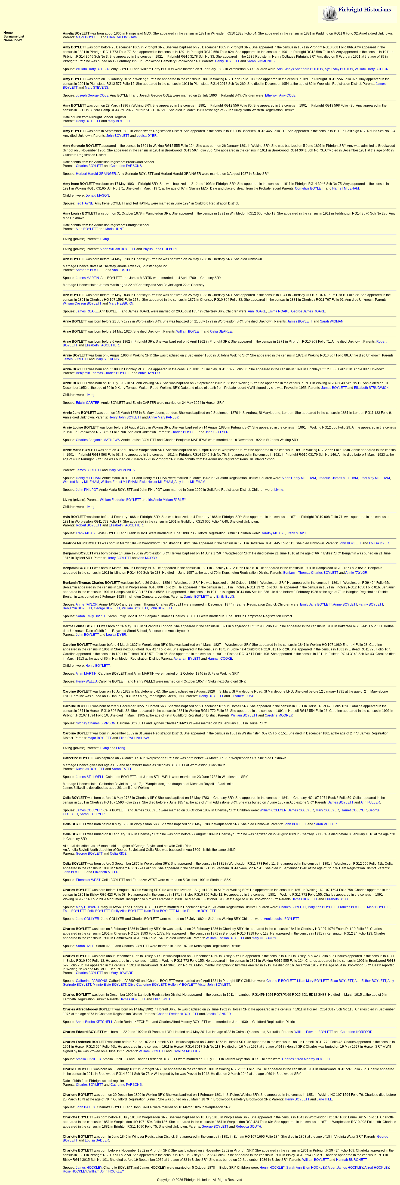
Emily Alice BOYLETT (127, 911)
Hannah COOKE (220, 658)
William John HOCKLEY (106, 1171)
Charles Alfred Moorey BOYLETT (306, 1059)
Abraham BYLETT (187, 658)
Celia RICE (118, 853)
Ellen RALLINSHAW (122, 37)
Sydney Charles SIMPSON (95, 723)
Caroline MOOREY (278, 715)
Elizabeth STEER (106, 872)
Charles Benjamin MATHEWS (98, 440)
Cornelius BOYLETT (310, 188)
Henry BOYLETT (227, 61)
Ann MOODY (147, 558)
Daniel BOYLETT (196, 596)
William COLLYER (273, 810)
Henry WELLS (86, 681)
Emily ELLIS (225, 596)
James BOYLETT (300, 321)
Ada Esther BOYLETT (370, 981)
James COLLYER (89, 810)
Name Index (13, 40)
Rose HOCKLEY (75, 1171)
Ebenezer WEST (88, 880)
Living (104, 239)
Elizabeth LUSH (242, 696)
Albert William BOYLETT (118, 249)
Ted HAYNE (84, 203)
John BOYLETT (117, 136)
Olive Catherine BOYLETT (147, 985)
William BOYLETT (189, 331)
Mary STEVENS (96, 87)
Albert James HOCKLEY (345, 1168)
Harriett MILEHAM (345, 188)
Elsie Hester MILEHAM (156, 482)
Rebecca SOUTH (248, 1126)
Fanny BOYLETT (371, 604)
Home (8, 33)
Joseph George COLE (92, 95)
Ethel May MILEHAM (374, 478)
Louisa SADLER (97, 1140)
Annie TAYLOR (149, 373)
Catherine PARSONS (126, 166)
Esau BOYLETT (74, 911)
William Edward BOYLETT (313, 1032)
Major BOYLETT (88, 37)
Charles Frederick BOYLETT (177, 1014)
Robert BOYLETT (88, 525)
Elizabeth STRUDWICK (371, 388)
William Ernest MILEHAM (119, 482)
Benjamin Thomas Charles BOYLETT (103, 373)
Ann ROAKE (257, 311)
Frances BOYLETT (351, 907)
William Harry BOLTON (93, 69)
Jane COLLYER (217, 432)
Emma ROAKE (279, 311)
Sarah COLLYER (92, 814)
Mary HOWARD (87, 907)
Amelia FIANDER (218, 1014)
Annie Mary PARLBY (163, 417)
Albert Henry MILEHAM (299, 478)
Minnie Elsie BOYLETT (109, 985)
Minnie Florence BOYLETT (195, 911)
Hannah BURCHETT (351, 1160)
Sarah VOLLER (325, 824)
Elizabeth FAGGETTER (102, 345)
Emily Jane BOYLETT (316, 604)
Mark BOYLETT (378, 907)
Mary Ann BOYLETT (322, 907)
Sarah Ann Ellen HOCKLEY (306, 1168)
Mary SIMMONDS (122, 470)
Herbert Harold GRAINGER (96, 174)
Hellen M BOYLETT (182, 985)
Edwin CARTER (88, 403)
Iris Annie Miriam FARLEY (167, 500)
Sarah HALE (85, 946)
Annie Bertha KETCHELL (94, 1022)
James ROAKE (87, 311)
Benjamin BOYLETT (77, 608)
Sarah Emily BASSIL (91, 616)
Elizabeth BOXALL (338, 899)
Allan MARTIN (86, 673)
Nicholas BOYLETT (90, 769)
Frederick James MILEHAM (338, 478)
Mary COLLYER (327, 810)
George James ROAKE (308, 311)
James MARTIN (87, 278)
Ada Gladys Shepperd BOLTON (300, 69)
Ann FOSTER (122, 270)
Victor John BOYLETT (214, 985)
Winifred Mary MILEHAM (81, 482)
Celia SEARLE (221, 331)
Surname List (14, 36)
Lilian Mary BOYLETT (313, 981)
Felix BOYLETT (98, 911)
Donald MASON (97, 195)
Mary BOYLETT (119, 121)
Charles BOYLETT (89, 166)
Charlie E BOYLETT (281, 981)
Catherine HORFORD (356, 1032)
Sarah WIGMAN (331, 321)
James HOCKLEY (89, 1168)
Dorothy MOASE (273, 533)
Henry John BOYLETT (125, 417)
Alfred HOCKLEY (376, 1168)
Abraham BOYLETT (90, 270)
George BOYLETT (107, 608)
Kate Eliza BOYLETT (159, 911)
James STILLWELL (90, 777)
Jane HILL (324, 1099)
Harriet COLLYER (354, 810)
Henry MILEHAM (88, 478)
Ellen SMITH (162, 999)
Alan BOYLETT (87, 229)
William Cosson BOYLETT (82, 303)
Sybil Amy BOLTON (339, 69)
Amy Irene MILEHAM (189, 482)
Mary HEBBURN (121, 303)
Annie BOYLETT (345, 604)
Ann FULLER (370, 802)
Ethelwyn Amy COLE (280, 95)
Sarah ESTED (122, 769)
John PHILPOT (87, 490)
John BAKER (85, 1107)
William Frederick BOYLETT (120, 500)
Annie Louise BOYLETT (281, 919)
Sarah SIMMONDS (261, 61)
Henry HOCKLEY (272, 1168)
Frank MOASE (86, 533)
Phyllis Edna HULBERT (160, 249)
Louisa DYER (147, 136)
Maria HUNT (114, 229)
